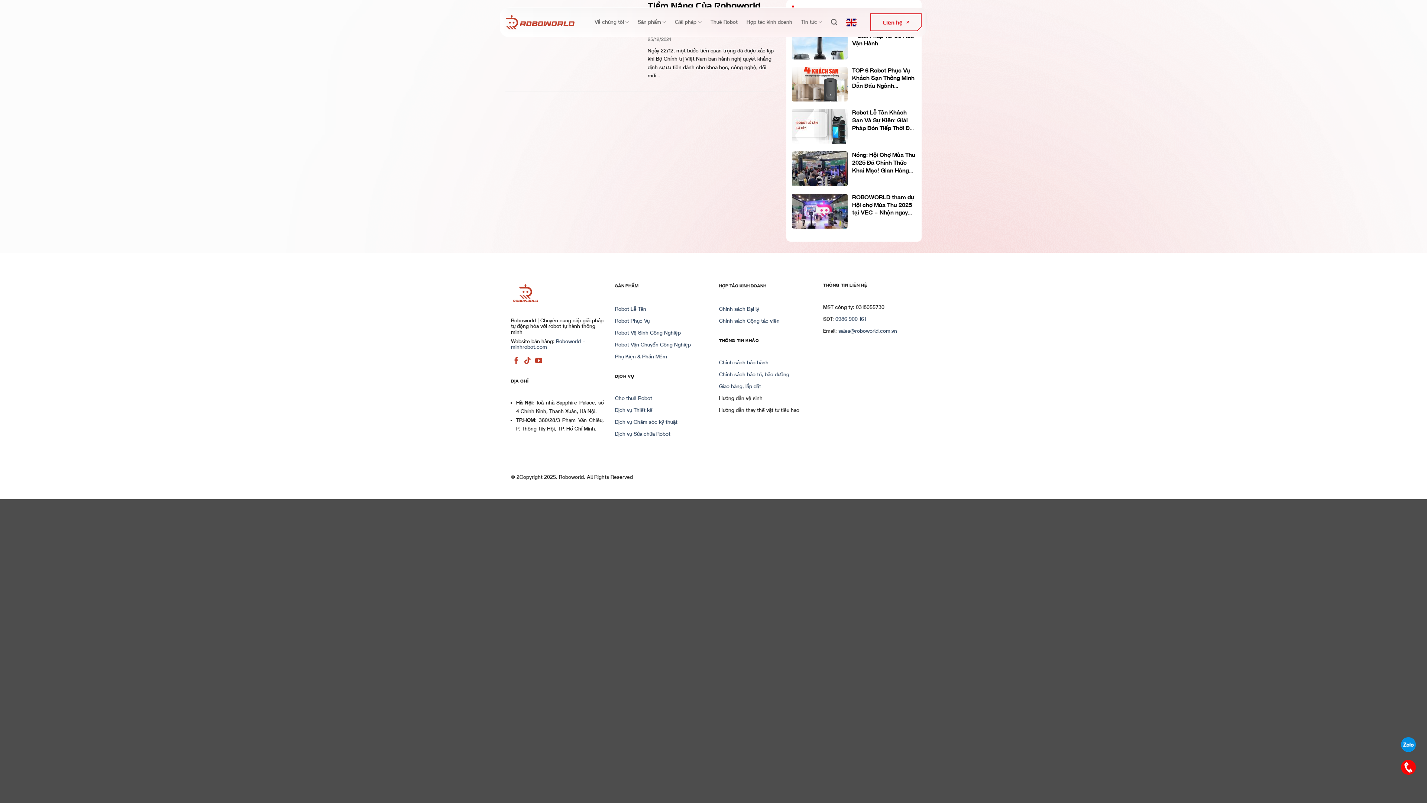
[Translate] (851, 22)
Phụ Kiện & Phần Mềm (641, 356)
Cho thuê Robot (633, 398)
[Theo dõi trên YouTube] (538, 360)
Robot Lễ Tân (630, 309)
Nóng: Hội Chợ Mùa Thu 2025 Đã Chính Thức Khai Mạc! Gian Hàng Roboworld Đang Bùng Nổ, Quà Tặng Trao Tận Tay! (883, 163)
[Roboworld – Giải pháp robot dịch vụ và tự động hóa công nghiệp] (540, 22)
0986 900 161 (850, 319)
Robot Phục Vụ (632, 321)
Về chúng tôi (609, 22)
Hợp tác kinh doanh (769, 22)
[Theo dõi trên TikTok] (527, 360)
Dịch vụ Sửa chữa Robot (642, 434)
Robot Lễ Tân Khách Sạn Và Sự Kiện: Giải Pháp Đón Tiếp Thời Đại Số (883, 121)
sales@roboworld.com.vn (867, 331)
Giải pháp (685, 22)
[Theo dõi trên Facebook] (516, 360)
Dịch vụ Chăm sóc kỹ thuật (646, 422)
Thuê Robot (724, 22)
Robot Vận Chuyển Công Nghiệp (653, 345)
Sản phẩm (649, 22)
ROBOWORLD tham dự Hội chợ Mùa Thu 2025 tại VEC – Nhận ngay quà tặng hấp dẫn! (883, 205)
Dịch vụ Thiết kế (634, 410)
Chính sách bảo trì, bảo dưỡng (754, 374)
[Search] (834, 22)
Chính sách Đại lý (739, 309)
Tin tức (809, 22)
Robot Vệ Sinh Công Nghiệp (648, 333)
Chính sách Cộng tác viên (749, 321)
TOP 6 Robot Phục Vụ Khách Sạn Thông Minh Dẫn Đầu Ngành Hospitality (883, 79)
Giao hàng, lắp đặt (740, 386)
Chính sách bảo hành (743, 362)
